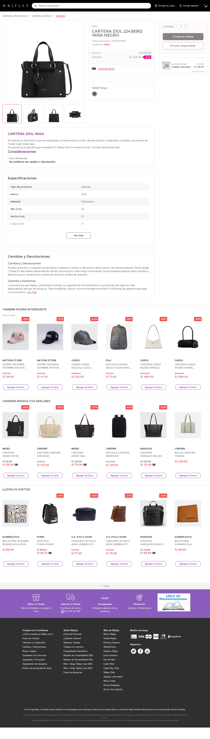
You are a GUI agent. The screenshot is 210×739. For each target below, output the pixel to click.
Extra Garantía (110, 655)
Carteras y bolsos (41, 15)
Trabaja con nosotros (73, 647)
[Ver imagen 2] (32, 113)
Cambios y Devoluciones (34, 647)
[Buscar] (35, 6)
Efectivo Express (112, 642)
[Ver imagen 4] (74, 113)
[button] (206, 5)
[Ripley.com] (18, 6)
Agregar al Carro (15, 387)
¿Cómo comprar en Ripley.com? (37, 634)
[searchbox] (95, 6)
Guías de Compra (30, 638)
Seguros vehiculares (113, 676)
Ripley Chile (109, 672)
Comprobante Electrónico (75, 651)
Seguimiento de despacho (34, 664)
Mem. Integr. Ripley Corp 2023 (77, 668)
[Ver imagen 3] (53, 113)
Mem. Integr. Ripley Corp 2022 (77, 664)
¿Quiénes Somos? (72, 638)
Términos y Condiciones (33, 642)
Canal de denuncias (72, 672)
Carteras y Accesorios (14, 15)
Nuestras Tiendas (71, 642)
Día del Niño (109, 659)
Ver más (79, 235)
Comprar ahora (183, 36)
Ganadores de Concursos (34, 655)
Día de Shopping (111, 685)
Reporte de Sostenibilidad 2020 (78, 655)
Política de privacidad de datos (37, 668)
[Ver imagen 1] (11, 113)
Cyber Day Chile (111, 668)
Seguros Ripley (111, 651)
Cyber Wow (109, 664)
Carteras (60, 15)
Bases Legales (29, 651)
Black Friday (110, 681)
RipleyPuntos (110, 647)
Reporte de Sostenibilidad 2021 (78, 659)
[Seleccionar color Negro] (94, 93)
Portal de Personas (72, 634)
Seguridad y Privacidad (33, 659)
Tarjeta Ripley (110, 638)
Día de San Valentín (113, 689)
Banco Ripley (110, 634)
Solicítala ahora (106, 68)
